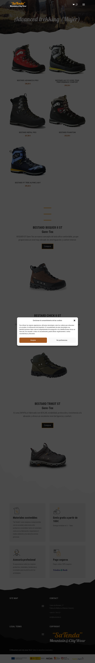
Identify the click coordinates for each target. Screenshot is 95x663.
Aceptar (33, 340)
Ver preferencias (61, 340)
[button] (74, 320)
